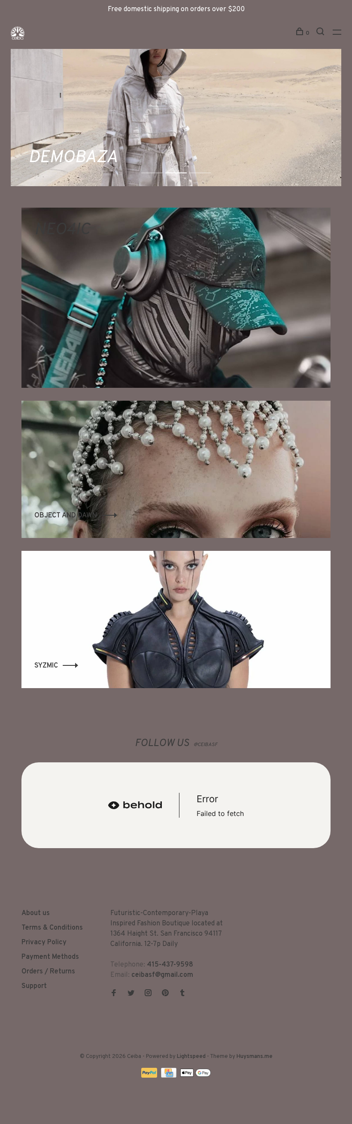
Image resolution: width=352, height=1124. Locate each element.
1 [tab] (159, 163)
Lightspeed (191, 1056)
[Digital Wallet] (195, 1076)
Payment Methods (50, 957)
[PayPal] (150, 1076)
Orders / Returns (48, 971)
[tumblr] (182, 994)
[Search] (321, 33)
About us (35, 913)
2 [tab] (183, 163)
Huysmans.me (255, 1056)
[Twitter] (130, 994)
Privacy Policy (44, 942)
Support (34, 986)
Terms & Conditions (52, 928)
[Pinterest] (165, 994)
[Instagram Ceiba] (148, 994)
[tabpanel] (176, 117)
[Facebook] (113, 994)
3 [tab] (207, 163)
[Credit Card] (169, 1076)
